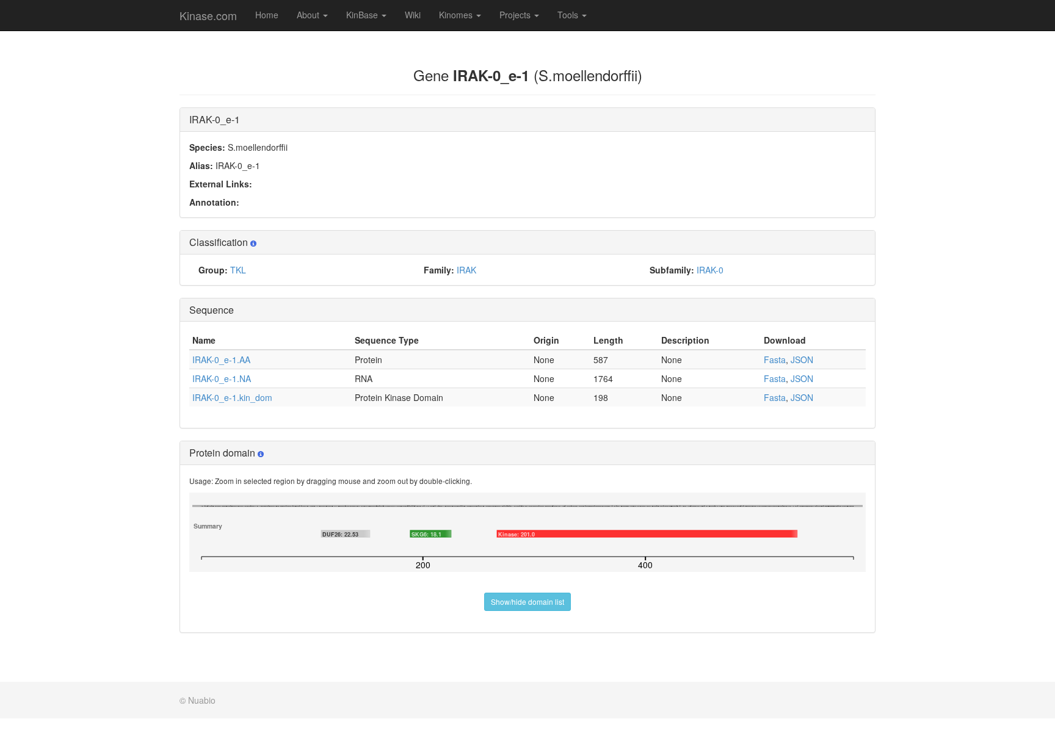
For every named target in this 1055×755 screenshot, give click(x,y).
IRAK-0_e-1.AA (221, 359)
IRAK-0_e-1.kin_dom (232, 397)
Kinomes (457, 15)
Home (266, 15)
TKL (238, 270)
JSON (802, 359)
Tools (569, 15)
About (309, 15)
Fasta (775, 359)
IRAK (466, 270)
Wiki (413, 15)
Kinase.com (208, 15)
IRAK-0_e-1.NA (221, 378)
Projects (516, 15)
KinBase (363, 15)
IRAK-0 (710, 270)
